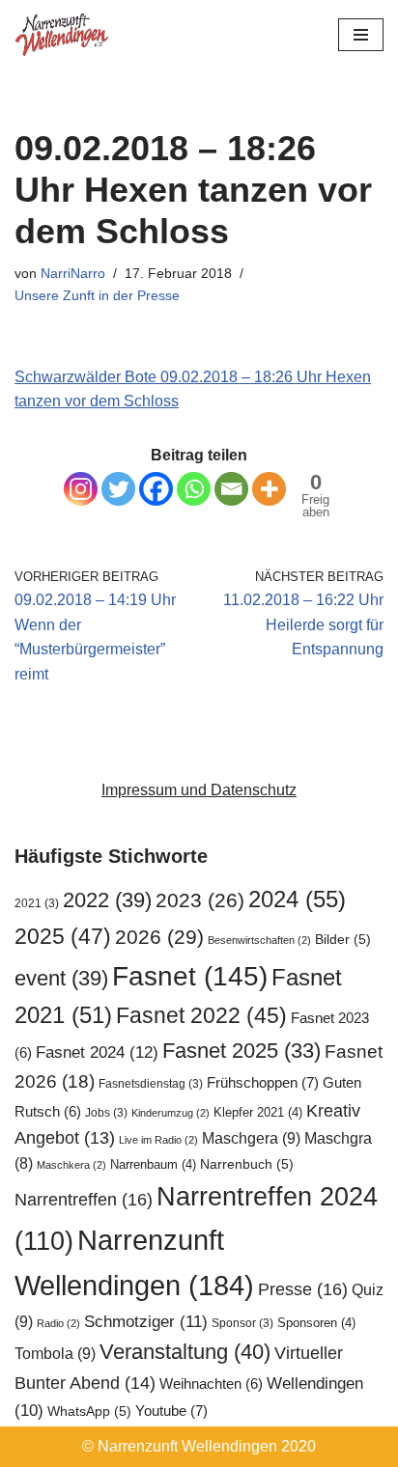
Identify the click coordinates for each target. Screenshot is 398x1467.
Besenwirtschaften (259, 940)
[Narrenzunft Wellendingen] (62, 35)
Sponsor (242, 1323)
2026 (159, 937)
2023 (200, 900)
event (61, 978)
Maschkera (71, 1165)
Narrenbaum (153, 1164)
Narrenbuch (247, 1164)
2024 (297, 899)
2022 (107, 900)
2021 (36, 903)
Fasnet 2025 (241, 1050)
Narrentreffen (83, 1199)
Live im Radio (158, 1140)
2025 (62, 936)
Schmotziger (146, 1322)
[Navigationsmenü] (361, 34)
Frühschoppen (263, 1082)
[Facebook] (156, 489)
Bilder (343, 939)
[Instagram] (81, 489)
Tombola (55, 1353)
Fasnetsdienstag (151, 1084)
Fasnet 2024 (97, 1052)
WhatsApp (89, 1411)
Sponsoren (316, 1322)
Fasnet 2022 (201, 1015)
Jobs (106, 1113)
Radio (58, 1323)
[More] (269, 489)
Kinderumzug (170, 1113)
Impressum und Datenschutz (199, 790)
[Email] (231, 489)
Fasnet (190, 975)
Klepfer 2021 (257, 1112)
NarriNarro (73, 273)
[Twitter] (118, 489)
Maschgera (251, 1138)
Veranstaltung (185, 1352)
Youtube (171, 1410)
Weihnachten (211, 1384)
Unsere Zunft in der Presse (97, 295)
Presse (303, 1289)
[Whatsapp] (194, 489)
